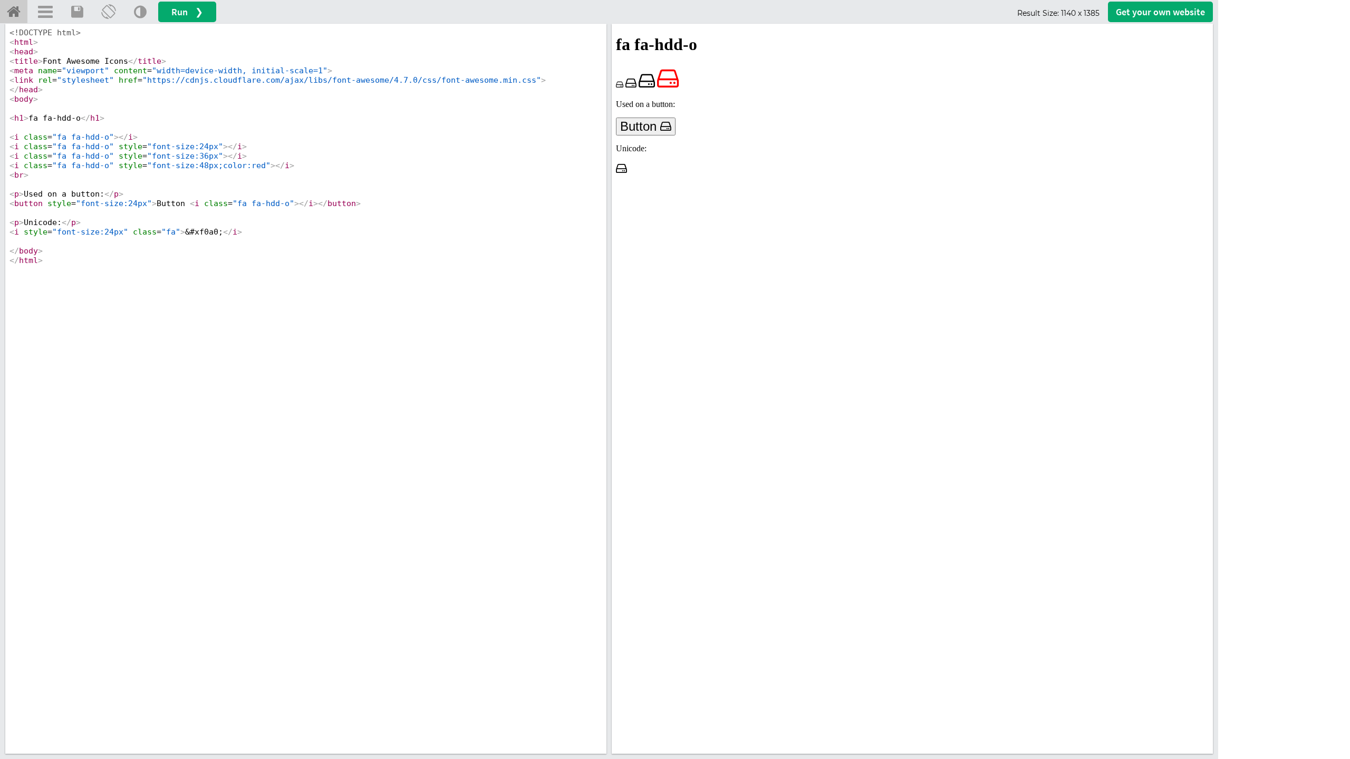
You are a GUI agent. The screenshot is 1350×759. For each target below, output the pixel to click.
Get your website (1160, 12)
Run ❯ (187, 12)
